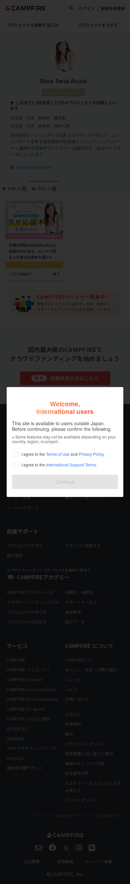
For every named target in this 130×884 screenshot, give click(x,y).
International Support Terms (71, 464)
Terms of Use (58, 454)
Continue (65, 481)
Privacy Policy (91, 454)
